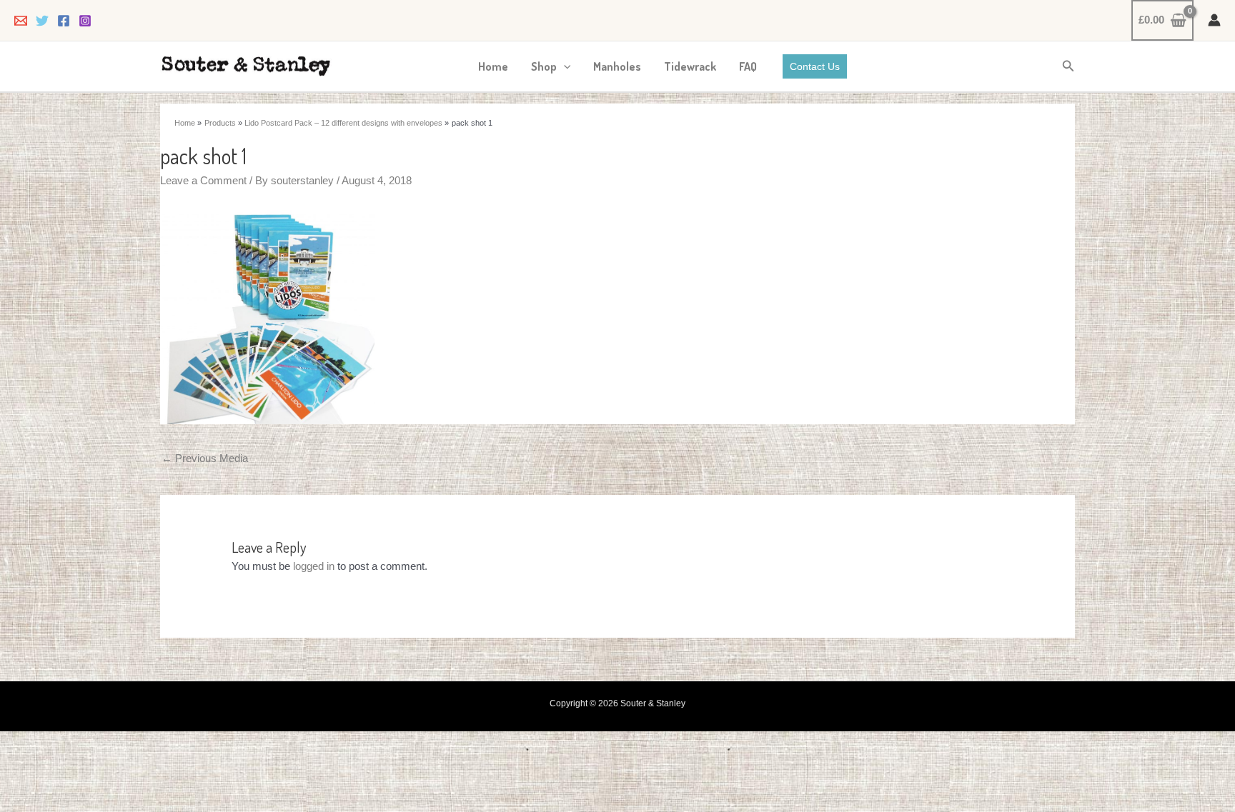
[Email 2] (20, 20)
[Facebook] (63, 20)
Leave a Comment (203, 180)
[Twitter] (42, 20)
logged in (313, 566)
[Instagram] (85, 20)
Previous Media (205, 458)
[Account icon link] (1214, 20)
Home (493, 66)
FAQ (748, 66)
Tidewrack (690, 66)
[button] (564, 66)
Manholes (617, 66)
